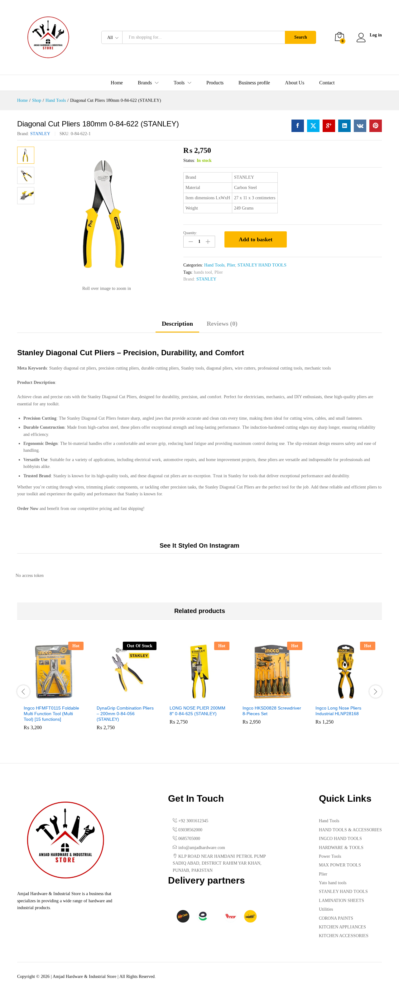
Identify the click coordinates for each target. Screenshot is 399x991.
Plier (231, 265)
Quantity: (190, 233)
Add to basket (255, 239)
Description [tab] (177, 323)
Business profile (254, 82)
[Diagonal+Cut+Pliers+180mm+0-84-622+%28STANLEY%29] (313, 126)
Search (300, 37)
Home (117, 82)
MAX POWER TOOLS (340, 865)
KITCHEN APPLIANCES (342, 927)
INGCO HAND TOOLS (340, 838)
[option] (53, 690)
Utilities (326, 909)
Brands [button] (145, 82)
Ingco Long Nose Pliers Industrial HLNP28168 (338, 710)
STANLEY (40, 133)
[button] (46, 697)
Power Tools (330, 856)
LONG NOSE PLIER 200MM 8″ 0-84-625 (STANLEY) (197, 710)
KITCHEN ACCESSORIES (343, 935)
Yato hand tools (332, 882)
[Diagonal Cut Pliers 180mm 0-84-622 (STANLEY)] (297, 126)
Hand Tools (214, 265)
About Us (294, 82)
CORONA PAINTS (336, 918)
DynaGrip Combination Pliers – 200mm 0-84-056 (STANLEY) (125, 713)
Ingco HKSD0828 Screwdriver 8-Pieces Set (272, 710)
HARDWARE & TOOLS (341, 847)
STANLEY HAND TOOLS (262, 265)
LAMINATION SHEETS (341, 900)
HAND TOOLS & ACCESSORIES (350, 830)
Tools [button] (179, 82)
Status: (189, 160)
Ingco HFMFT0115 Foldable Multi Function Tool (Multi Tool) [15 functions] (51, 713)
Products (215, 82)
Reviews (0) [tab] (222, 323)
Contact (326, 82)
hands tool (203, 272)
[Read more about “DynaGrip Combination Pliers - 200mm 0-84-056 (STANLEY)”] (119, 697)
